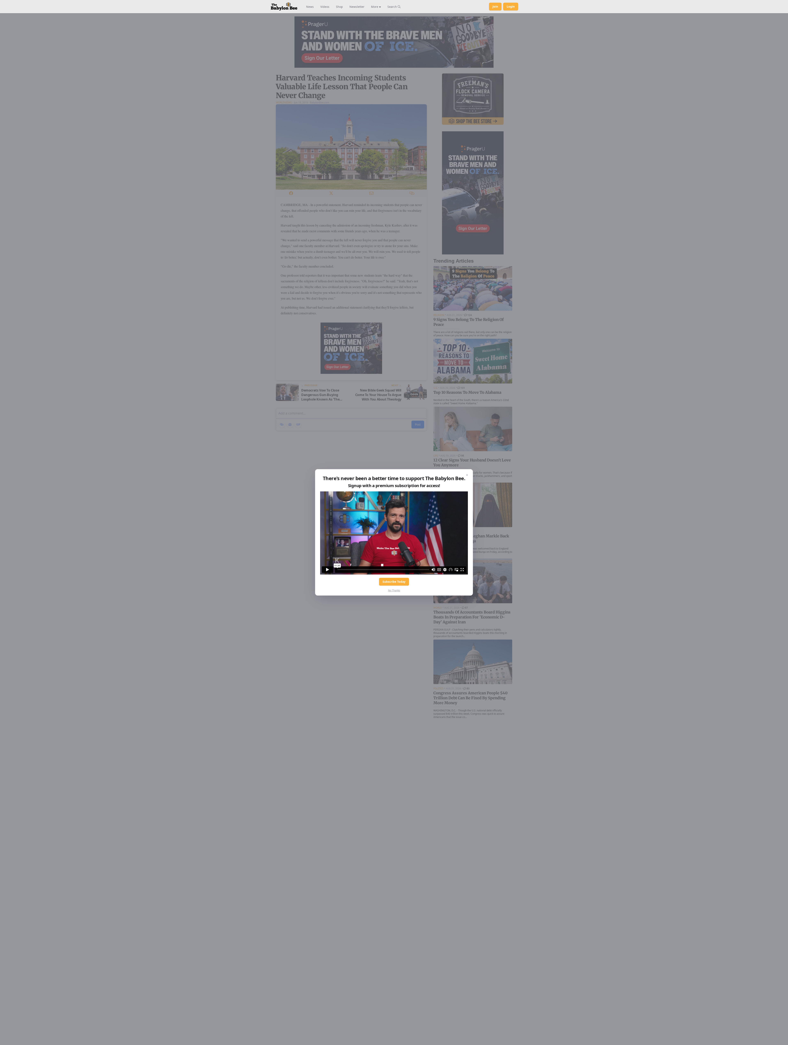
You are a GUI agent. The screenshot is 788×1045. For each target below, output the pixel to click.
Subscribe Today (394, 582)
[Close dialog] (467, 475)
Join (495, 6)
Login (511, 6)
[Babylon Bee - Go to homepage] (284, 6)
